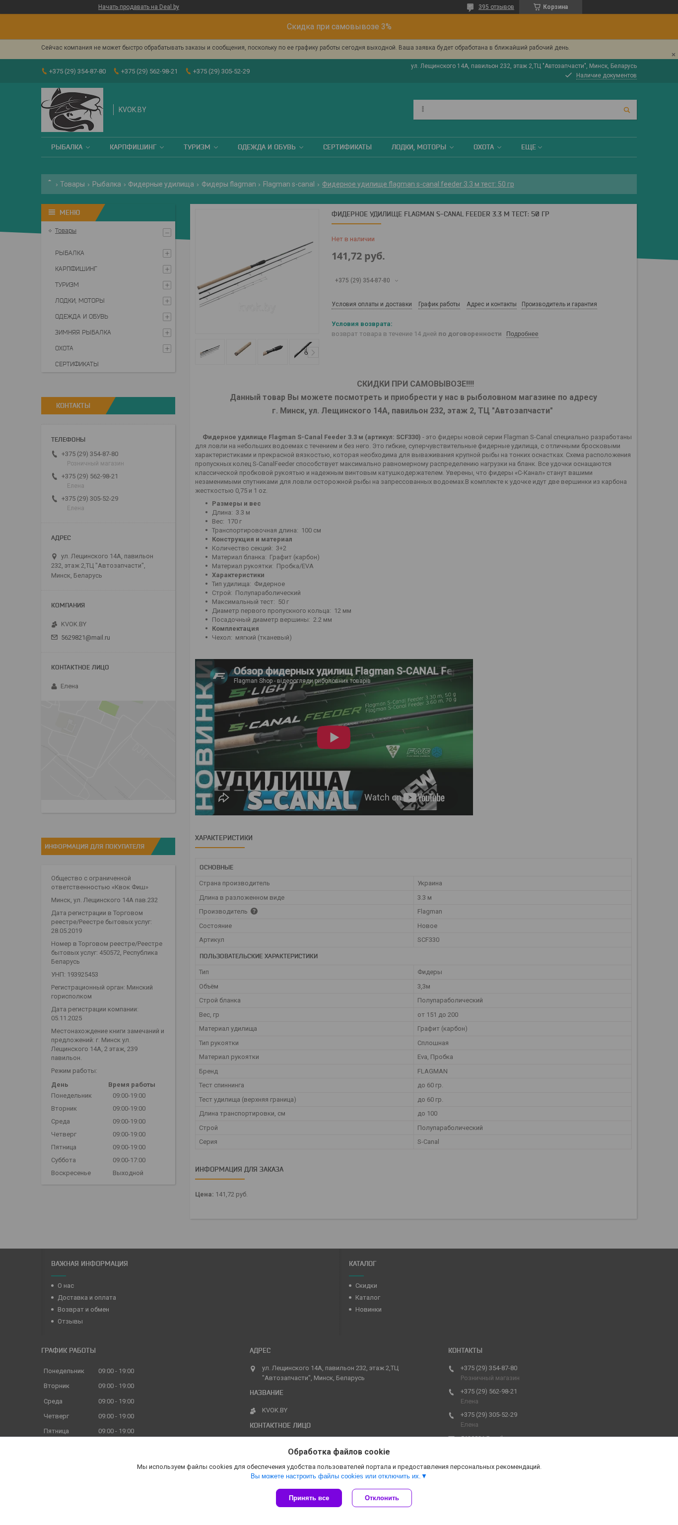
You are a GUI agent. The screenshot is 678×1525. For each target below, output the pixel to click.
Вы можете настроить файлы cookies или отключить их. (336, 1476)
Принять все (309, 1498)
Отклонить (382, 1498)
